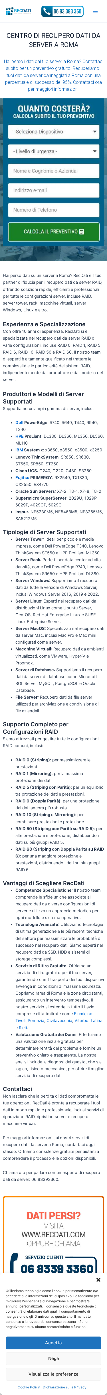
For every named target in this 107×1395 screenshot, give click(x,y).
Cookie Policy (29, 1387)
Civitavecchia (59, 1020)
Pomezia (36, 1020)
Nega (53, 1358)
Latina (96, 1020)
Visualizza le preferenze (53, 1374)
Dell (19, 422)
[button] (98, 1280)
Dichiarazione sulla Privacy (64, 1387)
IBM (19, 450)
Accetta (53, 1342)
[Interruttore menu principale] (95, 11)
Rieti (23, 1027)
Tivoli (20, 1020)
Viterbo (81, 1020)
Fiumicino (83, 1013)
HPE (19, 436)
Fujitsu (22, 477)
